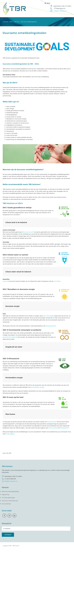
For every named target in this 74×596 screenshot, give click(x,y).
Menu (48, 3)
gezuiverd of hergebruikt (10, 337)
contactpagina (10, 434)
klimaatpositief (51, 422)
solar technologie (48, 316)
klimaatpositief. (64, 428)
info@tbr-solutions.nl (60, 11)
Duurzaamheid (6, 504)
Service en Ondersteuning (10, 501)
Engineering (5, 494)
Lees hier (5, 281)
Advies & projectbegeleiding (10, 491)
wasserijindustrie (50, 326)
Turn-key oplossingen (8, 497)
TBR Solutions (15, 545)
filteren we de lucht (27, 232)
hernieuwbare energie (37, 387)
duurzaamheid (53, 428)
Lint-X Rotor (57, 281)
